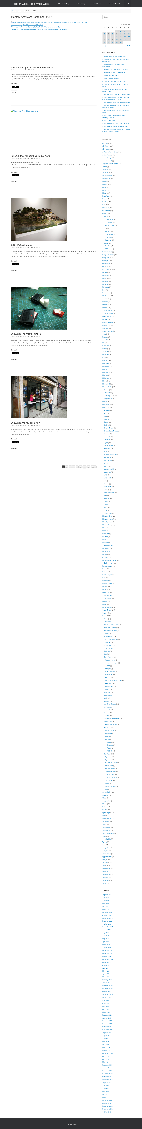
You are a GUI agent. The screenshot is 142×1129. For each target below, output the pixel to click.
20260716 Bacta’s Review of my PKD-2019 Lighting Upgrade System (116, 130)
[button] (127, 3)
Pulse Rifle (108, 622)
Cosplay (105, 266)
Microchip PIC (108, 396)
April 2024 (105, 974)
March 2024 (106, 977)
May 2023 (105, 1006)
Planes (104, 554)
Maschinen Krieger (110, 704)
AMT (105, 416)
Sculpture (105, 795)
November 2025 (107, 921)
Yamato (104, 883)
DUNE (106, 654)
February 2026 (107, 912)
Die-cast (105, 281)
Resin (104, 589)
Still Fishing (81, 4)
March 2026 (106, 909)
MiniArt (106, 466)
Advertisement (107, 161)
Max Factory (108, 460)
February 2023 (107, 1015)
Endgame (110, 745)
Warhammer (106, 868)
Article (104, 181)
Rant (103, 578)
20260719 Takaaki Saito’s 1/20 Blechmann (116, 123)
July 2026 (105, 897)
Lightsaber (108, 757)
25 (129, 40)
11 (129, 34)
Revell (106, 490)
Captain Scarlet (110, 660)
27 (108, 42)
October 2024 (106, 956)
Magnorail (105, 363)
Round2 (106, 498)
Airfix (105, 413)
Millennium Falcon (111, 763)
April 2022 (105, 1044)
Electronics (106, 296)
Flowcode (107, 393)
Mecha (104, 381)
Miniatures (105, 404)
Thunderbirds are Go (110, 786)
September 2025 (107, 927)
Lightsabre (108, 760)
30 (120, 42)
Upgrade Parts (107, 857)
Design (104, 278)
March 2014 (106, 1062)
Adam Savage (106, 158)
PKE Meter (108, 683)
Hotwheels (105, 346)
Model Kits (105, 407)
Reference (105, 581)
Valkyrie (104, 860)
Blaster (104, 193)
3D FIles (105, 143)
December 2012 (107, 1106)
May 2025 (105, 939)
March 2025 (106, 944)
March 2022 (106, 1047)
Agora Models (108, 545)
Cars (103, 205)
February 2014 (107, 1065)
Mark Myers (106, 372)
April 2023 (105, 1009)
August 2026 (106, 895)
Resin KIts (105, 592)
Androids (105, 169)
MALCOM (105, 366)
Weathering (106, 874)
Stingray (108, 669)
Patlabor (106, 713)
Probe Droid (109, 766)
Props (104, 569)
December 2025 (107, 918)
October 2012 (106, 1112)
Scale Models (106, 610)
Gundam (106, 689)
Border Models (108, 428)
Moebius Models (109, 469)
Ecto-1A (107, 677)
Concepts (105, 261)
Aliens (106, 619)
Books (104, 199)
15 (116, 37)
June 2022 (105, 1038)
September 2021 (107, 1053)
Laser (104, 357)
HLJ (103, 343)
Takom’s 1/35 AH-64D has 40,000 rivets (30, 155)
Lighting (104, 360)
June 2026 (105, 900)
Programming (106, 566)
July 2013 (105, 1085)
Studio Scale (106, 818)
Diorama (105, 284)
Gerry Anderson (109, 657)
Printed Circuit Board (109, 560)
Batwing (109, 237)
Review (104, 601)
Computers (105, 258)
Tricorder (108, 742)
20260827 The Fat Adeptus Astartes (114, 56)
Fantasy (105, 302)
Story (104, 815)
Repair (106, 299)
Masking (105, 375)
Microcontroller (107, 387)
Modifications (106, 525)
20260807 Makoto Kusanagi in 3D (113, 78)
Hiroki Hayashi (108, 310)
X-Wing (107, 783)
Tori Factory (107, 598)
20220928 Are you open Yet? (25, 422)
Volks (105, 507)
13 (108, 37)
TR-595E (109, 751)
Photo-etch (105, 548)
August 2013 (106, 1082)
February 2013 (107, 1100)
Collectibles (106, 211)
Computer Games (108, 255)
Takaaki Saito (108, 313)
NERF (104, 531)
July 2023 (105, 1000)
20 (108, 40)
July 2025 (105, 933)
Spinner (107, 642)
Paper (104, 539)
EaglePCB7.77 (108, 563)
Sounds (104, 810)
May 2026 (105, 903)
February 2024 (107, 980)
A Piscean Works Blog (109, 152)
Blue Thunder (108, 645)
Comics (104, 214)
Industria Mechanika (110, 454)
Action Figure (106, 155)
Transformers (106, 854)
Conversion (106, 263)
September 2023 (107, 994)
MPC (105, 475)
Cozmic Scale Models (111, 431)
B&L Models (108, 595)
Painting (105, 537)
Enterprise (108, 733)
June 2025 (105, 936)
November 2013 (107, 1074)
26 (104, 42)
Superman (108, 240)
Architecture (106, 178)
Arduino (106, 390)
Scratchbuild (106, 792)
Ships (104, 798)
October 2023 (106, 991)
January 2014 (106, 1068)
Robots (104, 604)
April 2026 (105, 906)
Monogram (107, 472)
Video (104, 865)
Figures (104, 307)
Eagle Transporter (111, 724)
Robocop (106, 716)
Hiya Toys (107, 848)
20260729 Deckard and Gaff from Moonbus (116, 94)
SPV (108, 666)
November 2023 (107, 989)
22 (116, 40)
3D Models (105, 146)
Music (104, 528)
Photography (106, 551)
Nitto (105, 481)
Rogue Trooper (110, 225)
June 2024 (105, 968)
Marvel (106, 243)
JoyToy (106, 851)
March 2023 (106, 1012)
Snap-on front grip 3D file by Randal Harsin (32, 67)
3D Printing (105, 149)
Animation (105, 172)
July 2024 (105, 965)
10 (125, 34)
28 (112, 42)
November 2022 (107, 1024)
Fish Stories (97, 4)
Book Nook (105, 196)
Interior (104, 349)
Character (105, 208)
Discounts (105, 287)
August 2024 (106, 962)
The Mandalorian (110, 771)
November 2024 (107, 953)
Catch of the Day (63, 4)
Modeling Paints (107, 519)
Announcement (107, 175)
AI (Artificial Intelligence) (110, 164)
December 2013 (107, 1071)
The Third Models (108, 833)
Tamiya (106, 504)
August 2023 (106, 997)
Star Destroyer (110, 768)
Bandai (106, 422)
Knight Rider (108, 695)
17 (125, 37)
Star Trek (107, 727)
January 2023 (106, 1018)
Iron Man (108, 246)
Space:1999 (107, 721)
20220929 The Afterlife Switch (26, 333)
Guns (104, 334)
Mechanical (106, 384)
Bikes (104, 190)
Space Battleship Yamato (112, 719)
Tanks (104, 824)
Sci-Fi (104, 616)
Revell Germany (109, 492)
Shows (104, 804)
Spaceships (106, 813)
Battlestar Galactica (110, 630)
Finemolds (107, 437)
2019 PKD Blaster (111, 639)
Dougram (107, 651)
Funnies (104, 319)
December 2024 (107, 950)
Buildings (105, 202)
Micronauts (107, 707)
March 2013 (106, 1097)
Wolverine (108, 249)
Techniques (106, 827)
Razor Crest (110, 774)
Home (14, 11)
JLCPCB (105, 351)
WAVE (106, 510)
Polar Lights (107, 487)
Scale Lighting (106, 607)
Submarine (105, 821)
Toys (104, 845)
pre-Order (105, 557)
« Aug (104, 46)
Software (105, 807)
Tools (104, 836)
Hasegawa (107, 448)
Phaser (107, 736)
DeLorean (105, 275)
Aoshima (106, 419)
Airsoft (104, 167)
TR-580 (109, 748)
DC (105, 228)
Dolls (104, 290)
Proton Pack (109, 686)
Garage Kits (106, 325)
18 (129, 37)
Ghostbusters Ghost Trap (113, 680)
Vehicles (105, 862)
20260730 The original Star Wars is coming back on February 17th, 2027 (116, 98)
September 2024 (107, 959)
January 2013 (106, 1103)
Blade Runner (108, 636)
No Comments (35, 70)
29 (116, 42)
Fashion (104, 304)
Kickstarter (105, 354)
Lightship (107, 801)
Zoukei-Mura (108, 513)
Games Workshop (108, 322)
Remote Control (107, 584)
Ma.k (105, 698)
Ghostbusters (108, 674)
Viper (107, 633)
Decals (104, 272)
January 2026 (106, 915)
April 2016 (105, 1056)
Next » (93, 467)
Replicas (105, 586)
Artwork (104, 184)
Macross (106, 701)
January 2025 (106, 947)
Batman (107, 231)
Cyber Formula (108, 648)
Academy (107, 410)
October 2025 (106, 924)
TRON (106, 789)
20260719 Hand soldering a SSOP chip (114, 126)
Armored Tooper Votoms (111, 625)
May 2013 (105, 1091)
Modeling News (107, 516)
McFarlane (105, 378)
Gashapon (105, 328)
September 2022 (107, 1030)
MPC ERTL (107, 478)
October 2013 (106, 1077)
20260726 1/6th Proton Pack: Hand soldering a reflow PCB (113, 116)
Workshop (105, 880)
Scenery (105, 613)
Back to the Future (110, 627)
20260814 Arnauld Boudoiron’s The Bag (115, 69)
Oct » (129, 46)
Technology (106, 830)
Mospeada (107, 710)
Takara (106, 501)
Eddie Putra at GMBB (21, 244)
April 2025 (105, 942)
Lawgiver (109, 222)
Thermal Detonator (111, 777)
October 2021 (106, 1050)
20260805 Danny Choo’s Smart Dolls (114, 81)
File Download (106, 316)
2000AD (106, 216)
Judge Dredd (109, 219)
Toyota (104, 842)
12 (88, 467)
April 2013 (105, 1094)
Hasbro (104, 337)
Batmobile (110, 234)
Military (104, 401)
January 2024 (106, 983)
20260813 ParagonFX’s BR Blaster (113, 72)
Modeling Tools (107, 522)
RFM (105, 495)
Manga (104, 369)
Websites (105, 877)
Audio (104, 187)
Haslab (106, 340)
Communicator (107, 252)
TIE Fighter (108, 780)
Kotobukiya (107, 457)
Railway (104, 572)
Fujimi (106, 443)
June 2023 (105, 1003)
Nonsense (105, 534)
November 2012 (107, 1109)
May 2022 (105, 1041)
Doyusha (106, 434)
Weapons (105, 871)
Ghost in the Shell (108, 331)
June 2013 (105, 1088)
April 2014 (105, 1059)
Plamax (106, 484)
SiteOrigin (69, 1124)
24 (125, 40)
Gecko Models (108, 445)
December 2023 (107, 986)
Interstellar (107, 692)
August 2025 (106, 930)
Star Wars (107, 754)
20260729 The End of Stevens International (116, 102)
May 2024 (105, 971)
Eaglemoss (106, 293)
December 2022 (107, 1021)
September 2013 (107, 1079)
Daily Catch (106, 269)
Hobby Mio (107, 839)
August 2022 (106, 1032)
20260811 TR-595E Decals (111, 75)
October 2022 (106, 1027)
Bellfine (106, 425)
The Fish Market (114, 4)
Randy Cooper (106, 575)
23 (120, 40)
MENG (106, 463)
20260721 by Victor (108, 121)
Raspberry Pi (108, 398)
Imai (105, 451)
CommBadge (109, 730)
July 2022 (105, 1035)
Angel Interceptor (112, 663)
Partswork (105, 542)
